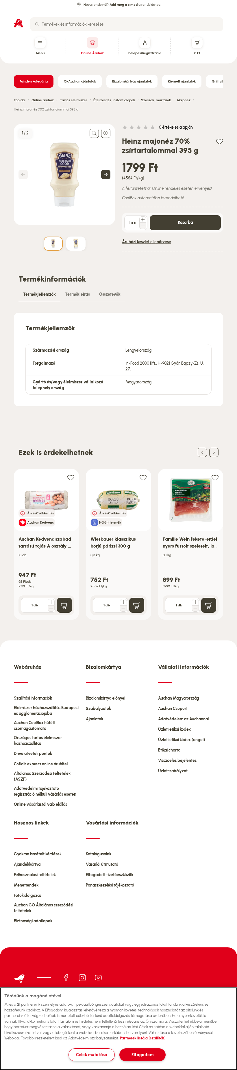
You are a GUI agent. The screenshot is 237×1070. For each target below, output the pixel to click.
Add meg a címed (124, 5)
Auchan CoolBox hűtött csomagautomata (34, 725)
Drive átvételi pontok (33, 753)
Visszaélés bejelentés (177, 760)
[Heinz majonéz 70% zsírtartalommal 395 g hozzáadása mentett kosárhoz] (219, 141)
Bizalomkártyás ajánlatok (132, 81)
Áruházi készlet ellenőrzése (146, 241)
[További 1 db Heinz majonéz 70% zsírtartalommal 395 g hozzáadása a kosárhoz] (142, 219)
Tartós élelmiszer (73, 100)
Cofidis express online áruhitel (41, 764)
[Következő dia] (214, 452)
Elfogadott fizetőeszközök (109, 874)
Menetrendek (26, 885)
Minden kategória (34, 81)
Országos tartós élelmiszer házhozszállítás (38, 740)
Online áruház (43, 100)
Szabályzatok (98, 708)
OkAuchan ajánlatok (80, 81)
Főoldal (19, 100)
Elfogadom (142, 1054)
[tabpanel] (118, 359)
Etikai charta (169, 750)
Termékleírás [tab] (77, 294)
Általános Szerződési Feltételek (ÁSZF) (42, 776)
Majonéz (183, 100)
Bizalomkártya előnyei (105, 698)
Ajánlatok (94, 719)
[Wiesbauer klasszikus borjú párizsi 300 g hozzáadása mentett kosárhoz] (143, 477)
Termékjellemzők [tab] (39, 294)
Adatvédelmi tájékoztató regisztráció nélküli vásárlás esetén (45, 791)
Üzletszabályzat (173, 771)
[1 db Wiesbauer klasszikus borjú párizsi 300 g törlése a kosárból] (123, 608)
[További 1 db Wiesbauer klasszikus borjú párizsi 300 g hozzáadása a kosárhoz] (123, 602)
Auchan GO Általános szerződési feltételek (43, 908)
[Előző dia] (202, 452)
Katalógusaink (98, 854)
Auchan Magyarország (178, 698)
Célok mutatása (91, 1054)
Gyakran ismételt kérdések (38, 854)
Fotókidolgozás (27, 895)
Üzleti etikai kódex (174, 729)
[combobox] (126, 24)
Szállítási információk (33, 698)
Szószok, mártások (156, 100)
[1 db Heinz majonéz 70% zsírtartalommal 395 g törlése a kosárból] (142, 226)
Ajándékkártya (27, 864)
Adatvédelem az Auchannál (183, 719)
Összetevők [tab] (110, 294)
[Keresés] (37, 24)
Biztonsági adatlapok (33, 921)
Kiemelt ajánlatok (182, 81)
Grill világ (219, 81)
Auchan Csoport (173, 708)
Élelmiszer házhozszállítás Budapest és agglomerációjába (46, 710)
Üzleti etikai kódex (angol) (181, 739)
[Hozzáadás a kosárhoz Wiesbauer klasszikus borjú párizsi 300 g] (136, 605)
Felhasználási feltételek (35, 874)
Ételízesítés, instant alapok (114, 100)
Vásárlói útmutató (102, 864)
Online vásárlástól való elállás (40, 804)
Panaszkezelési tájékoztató (110, 885)
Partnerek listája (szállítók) (143, 1038)
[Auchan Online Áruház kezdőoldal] (18, 23)
